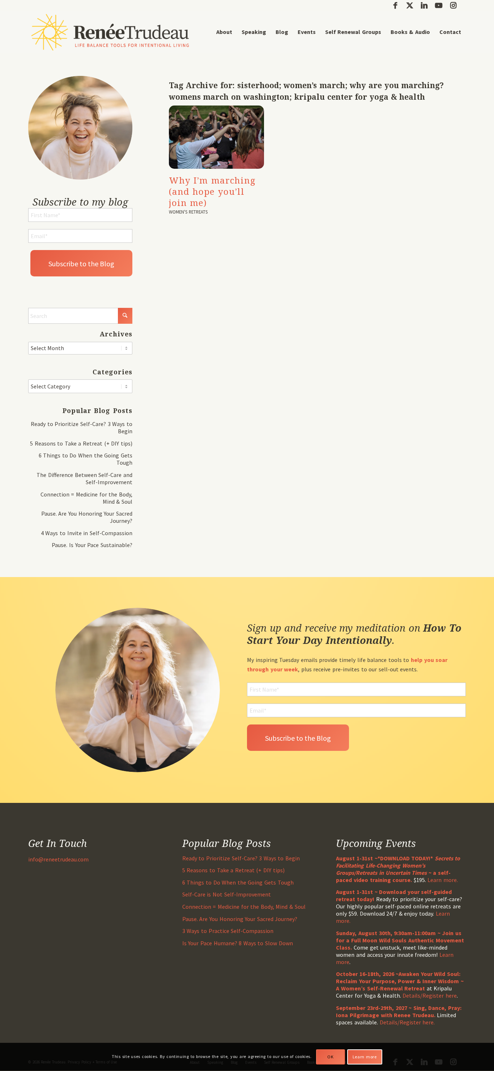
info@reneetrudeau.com (58, 859)
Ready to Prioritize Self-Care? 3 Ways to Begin (241, 858)
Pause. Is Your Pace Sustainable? (92, 545)
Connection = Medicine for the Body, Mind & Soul (244, 906)
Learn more (365, 1056)
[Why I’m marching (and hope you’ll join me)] (216, 137)
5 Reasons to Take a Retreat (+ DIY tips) (81, 443)
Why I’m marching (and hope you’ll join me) (212, 191)
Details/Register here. (407, 1022)
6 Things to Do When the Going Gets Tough (238, 882)
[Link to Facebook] (395, 5)
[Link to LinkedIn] (424, 5)
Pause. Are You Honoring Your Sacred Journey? (240, 918)
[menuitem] (224, 32)
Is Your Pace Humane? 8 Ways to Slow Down (237, 943)
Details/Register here (430, 995)
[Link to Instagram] (453, 5)
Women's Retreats (188, 212)
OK (330, 1056)
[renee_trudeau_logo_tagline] (110, 32)
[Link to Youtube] (438, 5)
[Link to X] (409, 5)
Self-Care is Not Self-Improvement (226, 894)
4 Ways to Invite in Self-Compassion (86, 533)
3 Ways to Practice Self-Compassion (227, 930)
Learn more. (442, 879)
